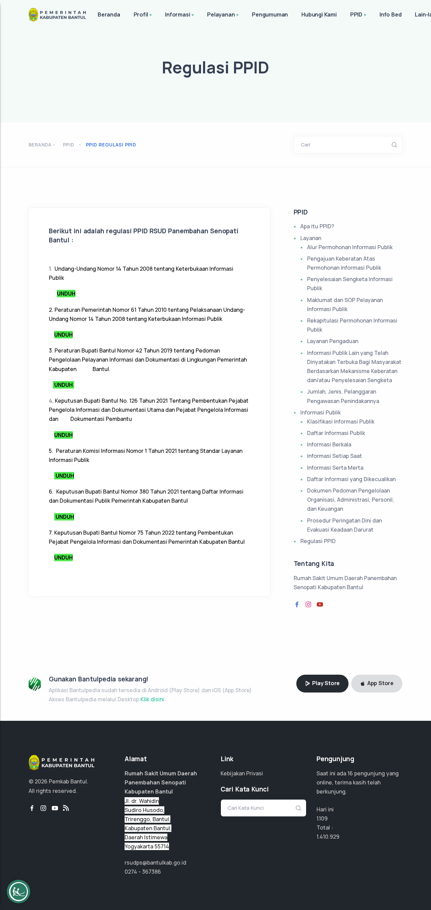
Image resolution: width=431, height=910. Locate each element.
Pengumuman (270, 14)
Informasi (177, 14)
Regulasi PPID (318, 541)
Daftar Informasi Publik (336, 433)
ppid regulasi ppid (111, 144)
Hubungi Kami (319, 14)
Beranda (109, 14)
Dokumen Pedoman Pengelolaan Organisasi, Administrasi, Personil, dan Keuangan (350, 499)
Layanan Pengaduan (332, 341)
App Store (380, 683)
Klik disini (152, 699)
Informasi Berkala (329, 444)
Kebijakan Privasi (242, 773)
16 (350, 773)
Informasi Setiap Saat (334, 456)
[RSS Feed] (66, 808)
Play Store (325, 683)
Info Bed (390, 14)
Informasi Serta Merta (335, 467)
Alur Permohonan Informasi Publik (350, 247)
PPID (356, 14)
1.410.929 (328, 836)
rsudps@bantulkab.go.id (155, 862)
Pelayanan (221, 14)
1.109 (322, 818)
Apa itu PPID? (317, 226)
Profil (141, 14)
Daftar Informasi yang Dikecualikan (351, 479)
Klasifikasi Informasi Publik (340, 421)
